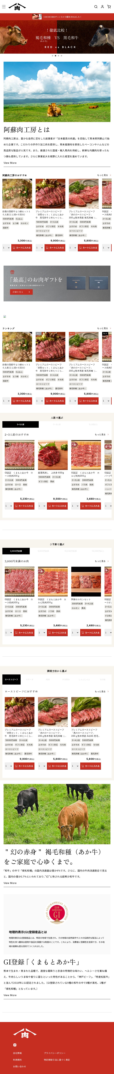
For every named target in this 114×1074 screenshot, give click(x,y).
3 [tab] (58, 55)
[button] (4, 6)
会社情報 (17, 1053)
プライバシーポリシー (55, 1053)
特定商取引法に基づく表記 (57, 1059)
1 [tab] (52, 55)
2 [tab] (55, 55)
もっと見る (102, 175)
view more (10, 162)
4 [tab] (61, 55)
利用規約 (17, 1059)
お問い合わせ (19, 1066)
